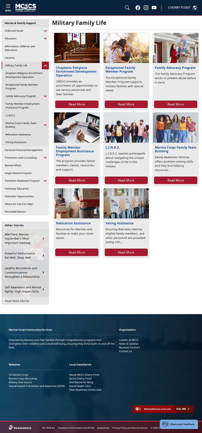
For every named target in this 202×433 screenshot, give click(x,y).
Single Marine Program (18, 173)
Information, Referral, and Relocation (20, 48)
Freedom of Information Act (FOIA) (76, 427)
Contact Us (125, 351)
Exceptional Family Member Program (22, 86)
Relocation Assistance (18, 134)
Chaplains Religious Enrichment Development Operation (24, 75)
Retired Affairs (13, 165)
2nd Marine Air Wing (81, 382)
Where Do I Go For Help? (19, 204)
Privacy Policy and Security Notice (129, 427)
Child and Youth (14, 30)
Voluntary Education (17, 188)
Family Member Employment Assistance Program (23, 105)
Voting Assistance (16, 142)
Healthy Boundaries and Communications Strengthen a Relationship (22, 272)
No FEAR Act (48, 427)
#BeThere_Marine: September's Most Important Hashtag (17, 238)
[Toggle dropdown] (45, 31)
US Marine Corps (18, 375)
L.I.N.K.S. (11, 115)
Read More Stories (17, 301)
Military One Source (20, 382)
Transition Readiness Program (22, 180)
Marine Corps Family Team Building (21, 125)
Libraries (10, 57)
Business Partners (129, 347)
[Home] (25, 8)
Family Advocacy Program (21, 96)
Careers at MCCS (128, 340)
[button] (138, 7)
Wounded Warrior (15, 211)
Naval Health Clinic (80, 386)
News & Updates (128, 343)
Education (11, 38)
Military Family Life (16, 65)
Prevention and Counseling (21, 157)
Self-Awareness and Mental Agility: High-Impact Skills (23, 289)
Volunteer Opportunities (19, 196)
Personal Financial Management (23, 150)
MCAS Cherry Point (80, 378)
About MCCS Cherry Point (84, 375)
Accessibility (103, 427)
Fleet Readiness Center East (85, 389)
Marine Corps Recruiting (23, 378)
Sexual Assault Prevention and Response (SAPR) (37, 386)
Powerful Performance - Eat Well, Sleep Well (21, 256)
